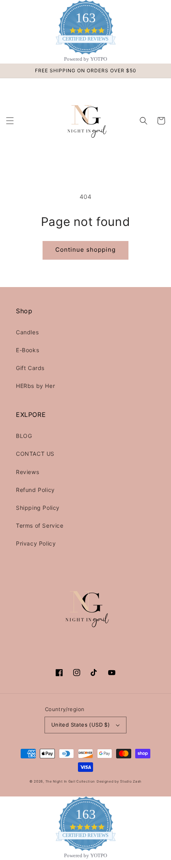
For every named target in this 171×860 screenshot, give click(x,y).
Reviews (27, 472)
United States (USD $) (80, 724)
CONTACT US (35, 453)
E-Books (27, 350)
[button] (10, 120)
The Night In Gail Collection (70, 781)
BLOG (24, 435)
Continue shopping (85, 249)
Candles (27, 332)
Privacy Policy (36, 543)
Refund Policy (35, 489)
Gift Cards (30, 367)
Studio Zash (131, 781)
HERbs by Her (35, 385)
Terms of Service (40, 525)
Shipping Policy (38, 507)
